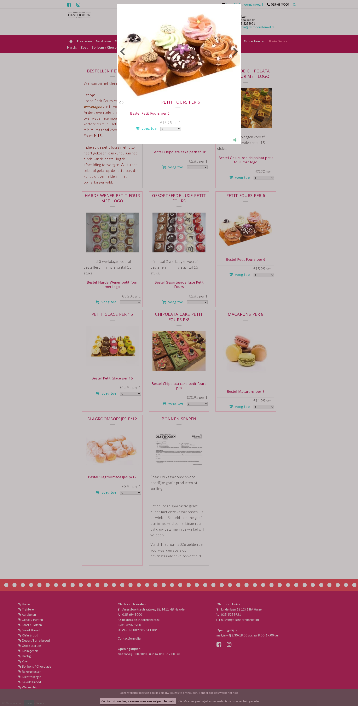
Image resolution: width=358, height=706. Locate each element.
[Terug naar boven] (344, 692)
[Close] (241, 4)
